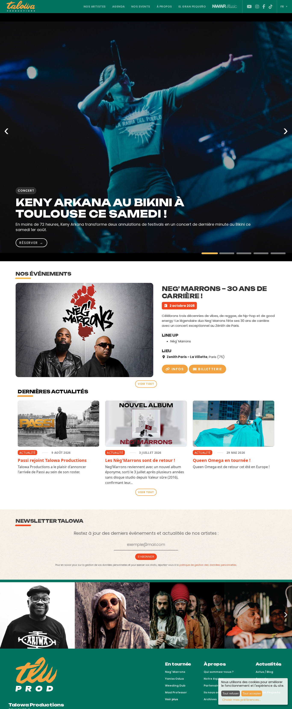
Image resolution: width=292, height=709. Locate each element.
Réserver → (141, 242)
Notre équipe (214, 679)
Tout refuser (231, 693)
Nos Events (140, 6)
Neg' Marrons (175, 672)
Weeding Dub (175, 686)
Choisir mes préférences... (241, 700)
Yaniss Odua (174, 679)
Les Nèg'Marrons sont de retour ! (140, 460)
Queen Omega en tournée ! (222, 460)
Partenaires (213, 686)
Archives (210, 699)
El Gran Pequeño (192, 6)
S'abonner (146, 556)
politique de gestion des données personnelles (207, 565)
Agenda (118, 6)
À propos (164, 6)
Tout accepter (252, 693)
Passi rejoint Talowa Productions (52, 460)
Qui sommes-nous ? (219, 672)
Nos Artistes (95, 6)
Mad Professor (176, 692)
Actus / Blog (264, 672)
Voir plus (171, 699)
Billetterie (209, 369)
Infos (177, 369)
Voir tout (146, 384)
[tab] (209, 253)
